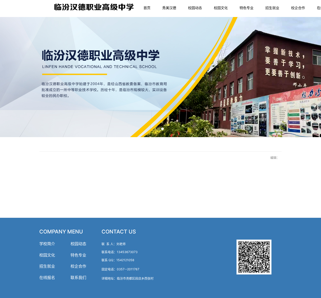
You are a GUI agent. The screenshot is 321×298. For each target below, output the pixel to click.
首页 (146, 8)
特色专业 (247, 8)
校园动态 (195, 8)
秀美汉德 (169, 8)
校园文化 (221, 8)
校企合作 (298, 8)
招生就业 (272, 8)
